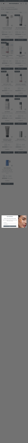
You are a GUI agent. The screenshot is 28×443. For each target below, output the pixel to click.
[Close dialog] (25, 216)
